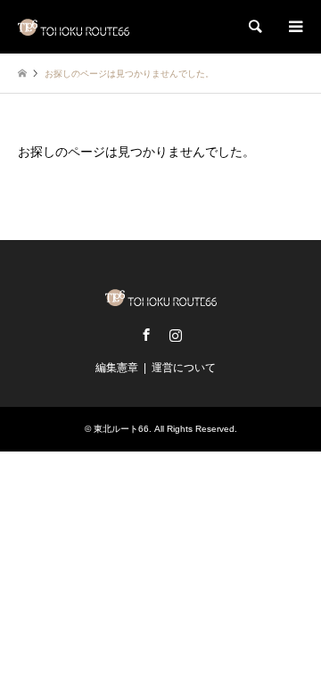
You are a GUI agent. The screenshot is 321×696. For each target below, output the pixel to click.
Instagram (175, 334)
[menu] (294, 27)
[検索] (254, 27)
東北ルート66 (121, 429)
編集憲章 (116, 367)
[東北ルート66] (73, 27)
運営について (184, 367)
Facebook (146, 334)
